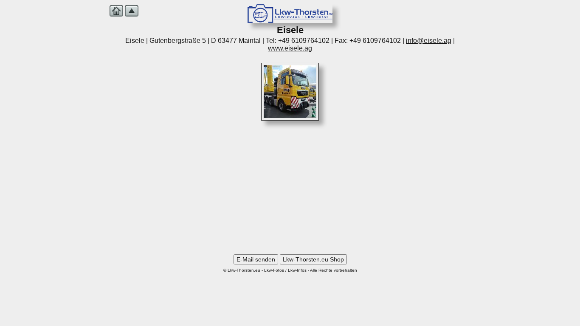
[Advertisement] (290, 190)
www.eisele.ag (290, 48)
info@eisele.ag (428, 40)
